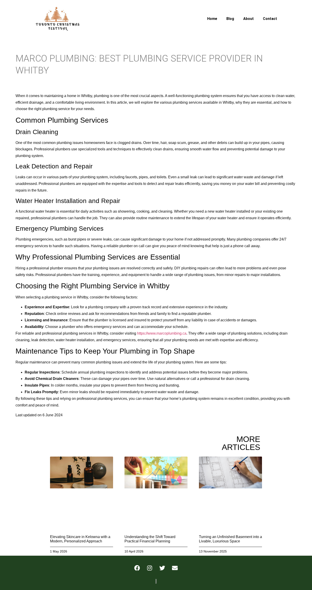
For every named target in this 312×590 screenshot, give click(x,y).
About (248, 18)
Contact (270, 18)
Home (212, 18)
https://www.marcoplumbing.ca (161, 333)
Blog (230, 18)
